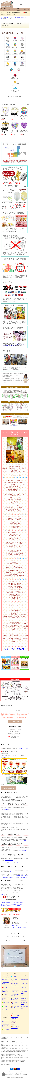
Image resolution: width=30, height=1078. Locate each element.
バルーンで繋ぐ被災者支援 (19, 927)
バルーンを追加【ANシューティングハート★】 (15, 131)
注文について (14, 976)
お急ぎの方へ (5, 994)
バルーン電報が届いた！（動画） (5, 1025)
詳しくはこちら (15, 721)
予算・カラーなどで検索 (19, 9)
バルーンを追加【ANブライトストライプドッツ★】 (24, 117)
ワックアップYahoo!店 (6, 905)
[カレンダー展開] (3, 1074)
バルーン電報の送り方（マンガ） (5, 984)
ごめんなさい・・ (21, 904)
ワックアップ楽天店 (16, 905)
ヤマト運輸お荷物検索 (18, 875)
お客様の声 (3, 904)
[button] (21, 4)
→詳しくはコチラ (5, 757)
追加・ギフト (26, 9)
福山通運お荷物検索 (14, 877)
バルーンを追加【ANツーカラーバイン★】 (5, 117)
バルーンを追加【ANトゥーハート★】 (24, 131)
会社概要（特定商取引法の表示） (8, 902)
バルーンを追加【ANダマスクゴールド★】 (5, 131)
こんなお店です (19, 902)
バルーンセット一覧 (11, 9)
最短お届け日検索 (9, 788)
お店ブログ (15, 925)
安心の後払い (5, 987)
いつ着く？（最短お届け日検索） (5, 998)
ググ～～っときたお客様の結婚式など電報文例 (15, 1017)
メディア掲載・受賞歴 (11, 904)
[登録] (24, 940)
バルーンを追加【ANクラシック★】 (14, 117)
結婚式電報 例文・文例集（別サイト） (14, 1023)
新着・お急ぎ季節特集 (3, 9)
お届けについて (15, 983)
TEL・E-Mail (3, 894)
